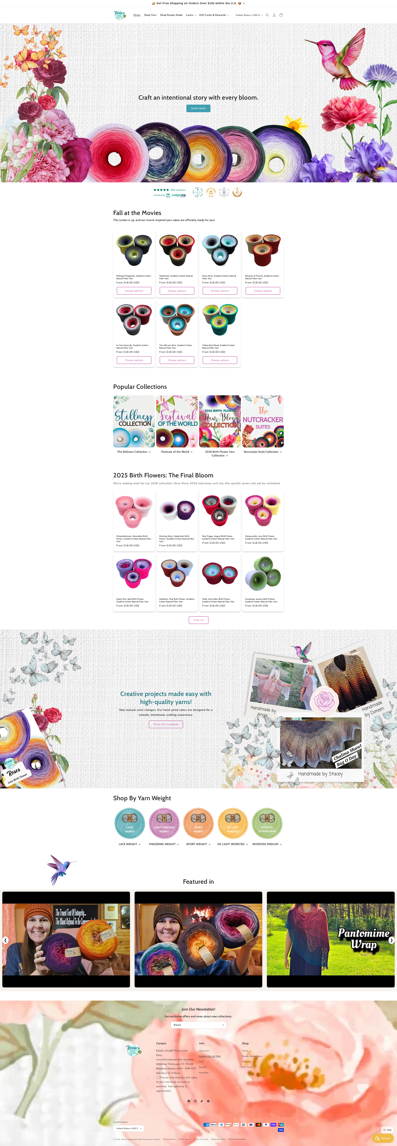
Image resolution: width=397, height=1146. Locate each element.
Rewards (204, 1072)
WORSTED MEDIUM (265, 844)
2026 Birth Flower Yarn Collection (220, 453)
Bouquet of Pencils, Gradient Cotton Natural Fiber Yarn (262, 277)
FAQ (201, 1061)
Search (203, 1067)
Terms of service (201, 1139)
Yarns (245, 1050)
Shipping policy (218, 1139)
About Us (204, 1050)
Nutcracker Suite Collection (261, 451)
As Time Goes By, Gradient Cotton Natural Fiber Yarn (132, 346)
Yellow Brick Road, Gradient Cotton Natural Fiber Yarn (218, 346)
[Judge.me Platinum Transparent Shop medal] (198, 192)
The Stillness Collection (132, 451)
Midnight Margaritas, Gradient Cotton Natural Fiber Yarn (133, 277)
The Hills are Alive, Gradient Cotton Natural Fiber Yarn (175, 346)
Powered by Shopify (151, 1139)
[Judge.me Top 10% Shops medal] (237, 192)
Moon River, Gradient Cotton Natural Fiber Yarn (219, 277)
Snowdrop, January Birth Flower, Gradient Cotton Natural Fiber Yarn (261, 600)
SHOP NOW (198, 108)
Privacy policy (184, 1139)
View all (198, 620)
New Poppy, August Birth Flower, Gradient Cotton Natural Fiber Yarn (218, 537)
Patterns (246, 1061)
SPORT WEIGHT (196, 844)
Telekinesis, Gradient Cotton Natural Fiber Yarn (176, 277)
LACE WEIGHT (128, 844)
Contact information (237, 1139)
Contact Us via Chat (210, 1056)
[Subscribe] (222, 1025)
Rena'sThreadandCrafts (131, 1139)
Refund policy (169, 1139)
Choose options (134, 290)
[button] (190, 15)
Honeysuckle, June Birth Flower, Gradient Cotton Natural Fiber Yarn (261, 537)
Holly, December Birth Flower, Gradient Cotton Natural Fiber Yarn (218, 600)
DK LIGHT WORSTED (231, 844)
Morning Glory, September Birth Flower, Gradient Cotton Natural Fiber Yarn (176, 539)
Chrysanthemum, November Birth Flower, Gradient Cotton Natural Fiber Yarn (133, 539)
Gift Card (247, 1067)
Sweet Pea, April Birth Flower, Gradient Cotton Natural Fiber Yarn (132, 600)
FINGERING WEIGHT (162, 844)
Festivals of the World (175, 451)
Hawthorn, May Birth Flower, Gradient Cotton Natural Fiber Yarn (176, 600)
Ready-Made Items (252, 1056)
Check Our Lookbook (166, 724)
